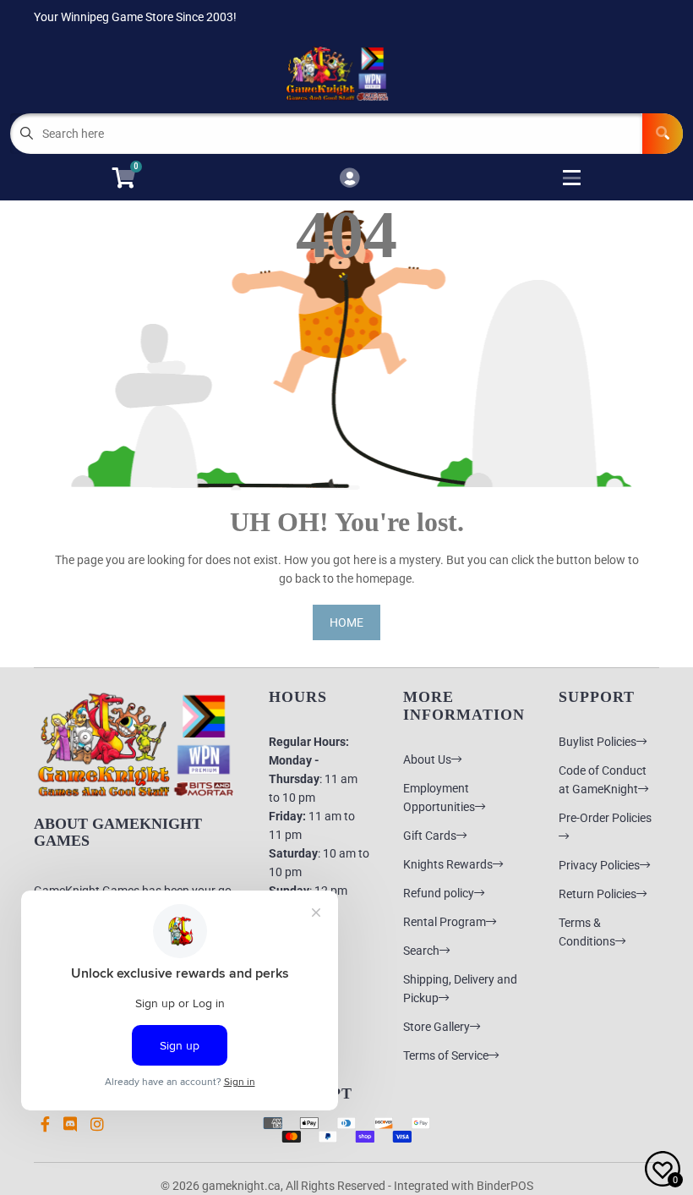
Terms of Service (445, 1055)
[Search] (662, 133)
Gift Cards (429, 835)
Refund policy (438, 893)
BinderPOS (505, 1185)
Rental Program (444, 922)
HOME (346, 622)
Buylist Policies (597, 741)
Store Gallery (436, 1026)
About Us (427, 759)
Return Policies (597, 894)
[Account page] (349, 178)
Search (421, 950)
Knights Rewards (448, 864)
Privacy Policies (599, 865)
